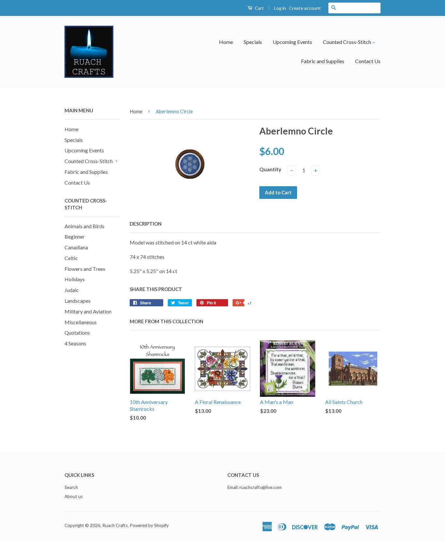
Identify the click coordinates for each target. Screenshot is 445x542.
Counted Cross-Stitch (347, 42)
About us (74, 496)
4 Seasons (75, 343)
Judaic (72, 290)
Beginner (75, 236)
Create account (305, 8)
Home (226, 42)
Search (71, 487)
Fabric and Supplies (322, 61)
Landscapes (78, 301)
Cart (259, 8)
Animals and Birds (85, 226)
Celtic (71, 258)
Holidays (75, 279)
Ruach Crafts (115, 525)
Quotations (77, 332)
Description (146, 224)
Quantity (270, 169)
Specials (253, 42)
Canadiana (76, 247)
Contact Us (367, 61)
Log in (280, 8)
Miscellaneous (81, 322)
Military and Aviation (88, 311)
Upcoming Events (292, 42)
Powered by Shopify (149, 525)
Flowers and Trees (85, 269)
